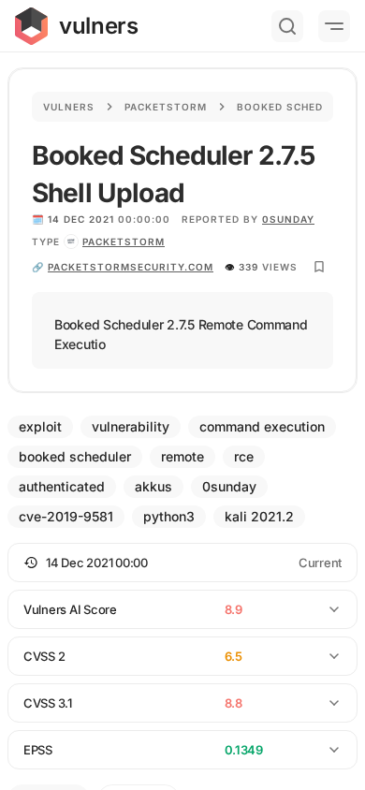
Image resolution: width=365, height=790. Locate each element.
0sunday (288, 219)
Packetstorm (165, 106)
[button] (182, 562)
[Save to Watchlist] (319, 266)
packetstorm (123, 241)
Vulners (69, 106)
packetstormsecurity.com (130, 266)
